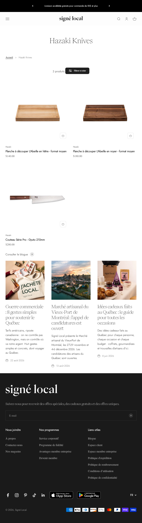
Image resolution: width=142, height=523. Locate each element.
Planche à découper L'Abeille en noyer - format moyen (104, 151)
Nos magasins (13, 451)
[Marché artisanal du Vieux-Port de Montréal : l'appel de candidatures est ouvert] (70, 280)
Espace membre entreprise (102, 451)
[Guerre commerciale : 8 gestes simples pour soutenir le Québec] (25, 280)
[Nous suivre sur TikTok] (34, 495)
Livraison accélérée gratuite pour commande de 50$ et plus (71, 5)
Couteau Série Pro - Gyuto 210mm (25, 240)
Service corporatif (49, 438)
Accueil (9, 57)
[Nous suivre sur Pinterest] (25, 495)
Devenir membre (48, 458)
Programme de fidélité (51, 445)
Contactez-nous (14, 445)
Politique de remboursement (103, 464)
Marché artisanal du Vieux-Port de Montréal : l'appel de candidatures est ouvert (69, 317)
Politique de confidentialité (102, 477)
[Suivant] (109, 6)
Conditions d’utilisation (100, 471)
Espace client (95, 445)
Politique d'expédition (100, 458)
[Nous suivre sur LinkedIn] (43, 495)
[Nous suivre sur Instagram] (16, 495)
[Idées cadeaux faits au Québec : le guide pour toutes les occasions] (116, 280)
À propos (11, 438)
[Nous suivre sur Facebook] (8, 495)
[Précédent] (32, 6)
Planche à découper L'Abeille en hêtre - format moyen (36, 151)
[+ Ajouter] (63, 136)
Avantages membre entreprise (55, 451)
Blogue (92, 438)
